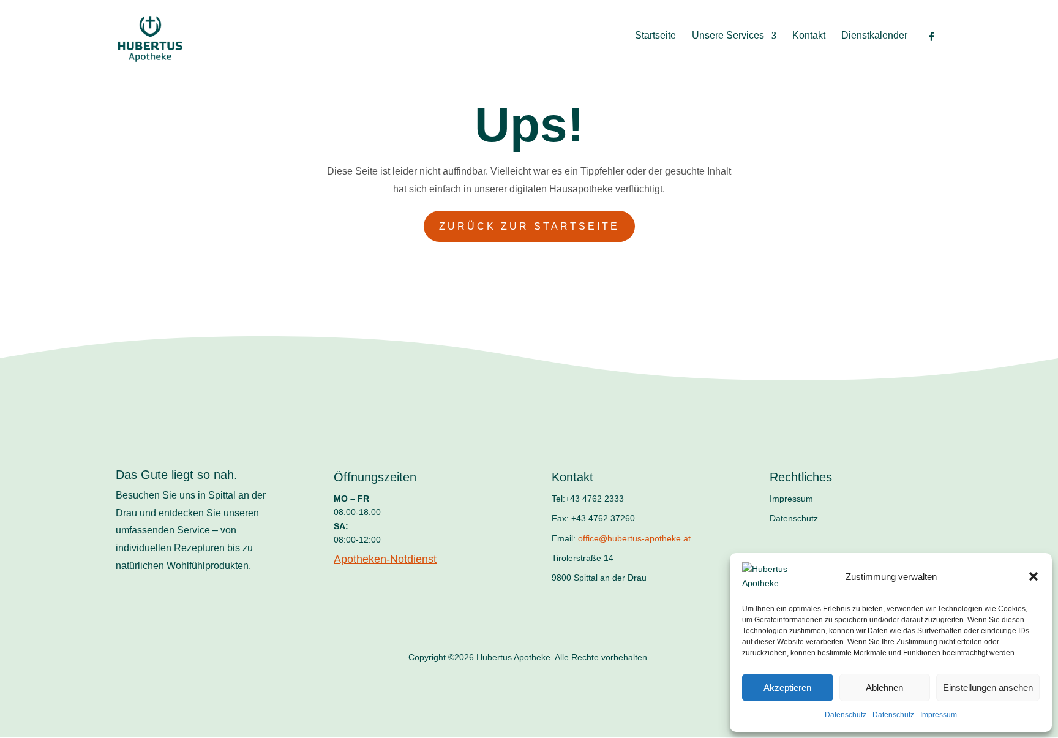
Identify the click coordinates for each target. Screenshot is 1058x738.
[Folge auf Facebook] (120, 623)
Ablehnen (884, 687)
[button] (1033, 576)
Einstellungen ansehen (988, 687)
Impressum (938, 714)
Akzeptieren (787, 687)
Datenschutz (845, 714)
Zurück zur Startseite (529, 226)
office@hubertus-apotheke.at (634, 538)
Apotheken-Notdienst (385, 559)
